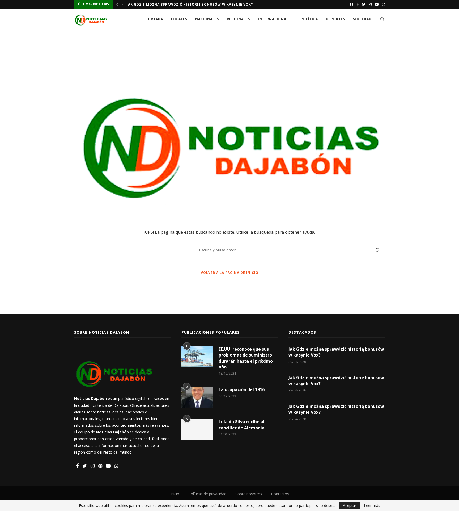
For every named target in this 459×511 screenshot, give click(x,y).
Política (309, 19)
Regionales (238, 19)
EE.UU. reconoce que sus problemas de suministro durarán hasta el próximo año (246, 358)
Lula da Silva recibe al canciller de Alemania (242, 424)
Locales (179, 19)
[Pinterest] (100, 466)
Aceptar (349, 505)
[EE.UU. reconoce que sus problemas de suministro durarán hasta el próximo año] (197, 356)
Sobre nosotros (248, 493)
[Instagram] (370, 4)
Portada (154, 19)
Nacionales (207, 19)
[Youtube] (377, 4)
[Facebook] (358, 4)
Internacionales (275, 19)
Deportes (335, 19)
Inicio (174, 493)
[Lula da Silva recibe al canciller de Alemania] (197, 429)
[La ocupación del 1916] (197, 397)
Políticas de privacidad (207, 493)
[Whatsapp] (383, 4)
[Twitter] (363, 4)
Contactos (280, 493)
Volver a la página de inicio (229, 272)
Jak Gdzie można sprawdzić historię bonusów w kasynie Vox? (190, 4)
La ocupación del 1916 (242, 389)
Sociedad (362, 19)
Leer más (372, 506)
